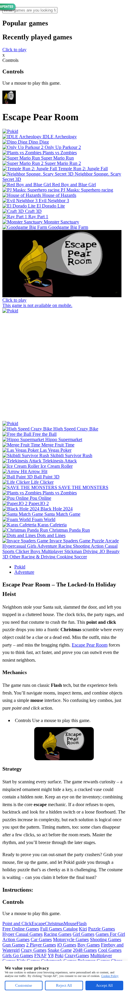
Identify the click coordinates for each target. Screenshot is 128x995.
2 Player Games (41, 944)
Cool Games (109, 950)
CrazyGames (77, 955)
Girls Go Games (17, 955)
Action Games (15, 939)
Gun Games (13, 944)
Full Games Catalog (59, 928)
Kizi (83, 928)
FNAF (40, 955)
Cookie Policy (109, 976)
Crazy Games (33, 950)
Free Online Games (20, 928)
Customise (23, 985)
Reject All (64, 985)
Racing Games (57, 934)
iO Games (66, 944)
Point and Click (17, 923)
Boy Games (88, 944)
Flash (82, 923)
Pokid (19, 566)
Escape (38, 923)
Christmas (54, 923)
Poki (59, 955)
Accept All (104, 985)
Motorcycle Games (71, 939)
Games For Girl (110, 934)
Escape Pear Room (89, 644)
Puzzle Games (101, 928)
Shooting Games (105, 939)
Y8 (51, 955)
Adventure (24, 572)
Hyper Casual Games (22, 934)
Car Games (41, 939)
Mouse (70, 923)
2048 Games (85, 950)
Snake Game (60, 950)
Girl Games (83, 934)
